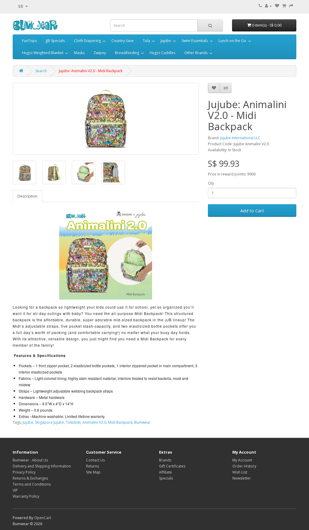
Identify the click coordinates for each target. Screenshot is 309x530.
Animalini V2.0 (94, 422)
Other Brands (196, 52)
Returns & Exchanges (30, 478)
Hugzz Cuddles (162, 52)
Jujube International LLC (240, 137)
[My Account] (268, 5)
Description (27, 196)
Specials (166, 478)
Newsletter (241, 478)
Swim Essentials (195, 40)
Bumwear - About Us (30, 460)
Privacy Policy (24, 472)
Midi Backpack (120, 422)
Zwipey (100, 52)
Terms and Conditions (32, 484)
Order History (244, 466)
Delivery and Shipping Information (42, 466)
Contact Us (95, 460)
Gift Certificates (172, 466)
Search (41, 70)
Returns (92, 466)
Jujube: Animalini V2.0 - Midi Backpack (91, 70)
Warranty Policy (26, 496)
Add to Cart (252, 210)
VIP (15, 490)
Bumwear (142, 422)
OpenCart (42, 517)
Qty (211, 183)
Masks (79, 52)
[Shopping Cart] (284, 5)
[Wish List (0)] (277, 5)
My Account (242, 460)
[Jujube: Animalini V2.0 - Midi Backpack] (106, 119)
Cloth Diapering (87, 40)
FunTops (29, 40)
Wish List (239, 472)
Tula (146, 40)
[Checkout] (291, 5)
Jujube (166, 40)
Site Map (93, 472)
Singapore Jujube (49, 422)
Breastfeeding (127, 52)
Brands (165, 460)
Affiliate (165, 472)
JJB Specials (55, 40)
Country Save (122, 40)
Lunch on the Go (232, 40)
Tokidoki (73, 422)
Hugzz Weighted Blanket (42, 52)
